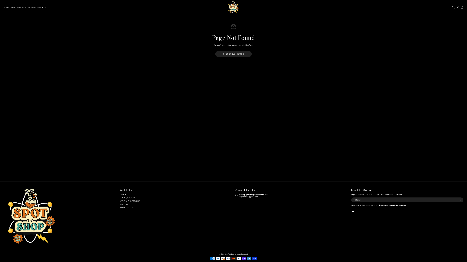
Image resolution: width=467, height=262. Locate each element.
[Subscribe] (460, 199)
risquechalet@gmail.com (248, 197)
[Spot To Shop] (233, 7)
